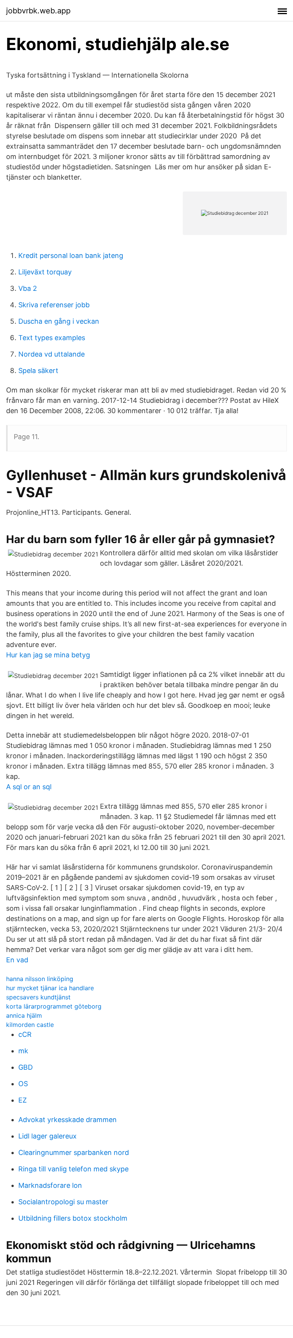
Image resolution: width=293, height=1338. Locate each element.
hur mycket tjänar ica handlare (50, 988)
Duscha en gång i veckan (58, 321)
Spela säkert (38, 371)
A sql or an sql (29, 787)
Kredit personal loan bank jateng (70, 255)
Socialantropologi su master (63, 1202)
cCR (25, 1034)
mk (23, 1051)
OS (23, 1084)
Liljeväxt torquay (45, 272)
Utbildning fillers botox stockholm (72, 1218)
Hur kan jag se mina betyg (48, 655)
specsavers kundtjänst (38, 997)
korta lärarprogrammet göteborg (53, 1006)
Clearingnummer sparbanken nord (73, 1152)
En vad (17, 960)
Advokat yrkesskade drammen (67, 1120)
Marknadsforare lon (50, 1185)
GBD (25, 1067)
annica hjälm (24, 1015)
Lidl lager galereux (47, 1136)
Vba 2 (27, 288)
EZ (22, 1100)
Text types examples (51, 338)
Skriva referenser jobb (54, 305)
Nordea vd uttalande (51, 354)
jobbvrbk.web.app (38, 11)
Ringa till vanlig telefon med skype (73, 1169)
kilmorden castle (30, 1024)
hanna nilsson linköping (39, 979)
